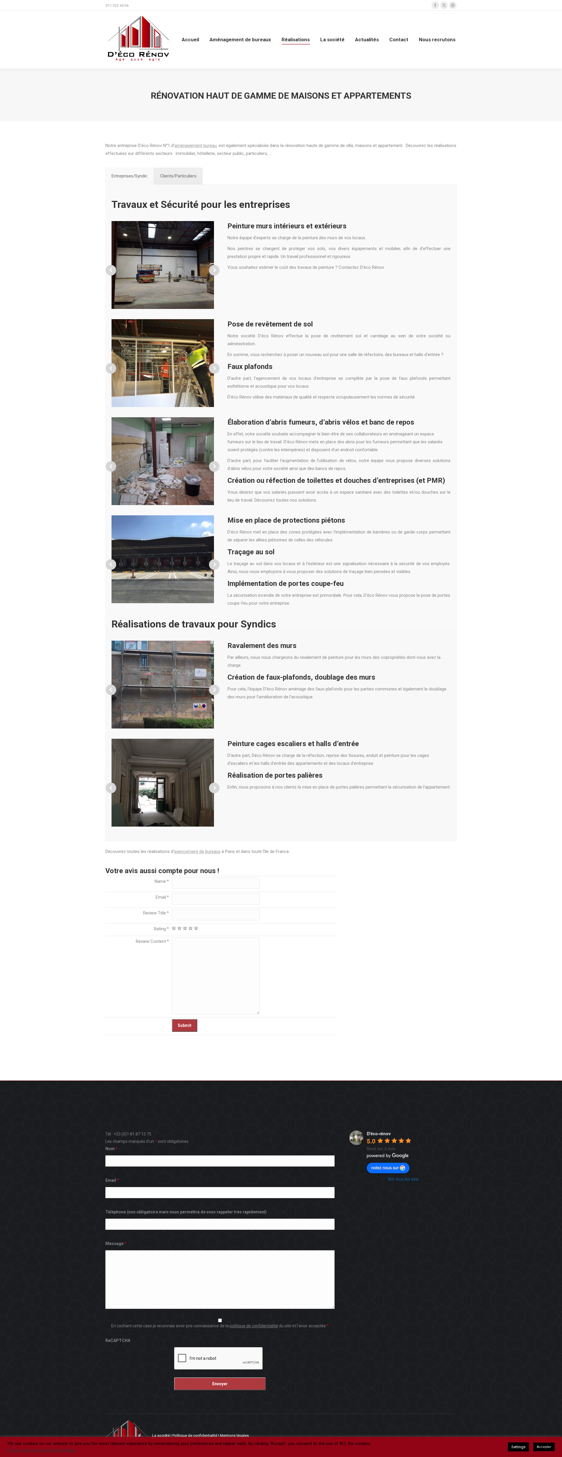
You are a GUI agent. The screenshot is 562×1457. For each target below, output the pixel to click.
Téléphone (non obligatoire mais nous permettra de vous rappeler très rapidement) (186, 1212)
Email (112, 1180)
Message (115, 1243)
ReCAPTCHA (117, 1340)
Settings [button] (518, 1447)
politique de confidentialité (253, 1325)
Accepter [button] (544, 1447)
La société (161, 1435)
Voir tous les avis (403, 1179)
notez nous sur (385, 1167)
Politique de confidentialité (194, 1435)
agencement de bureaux (197, 851)
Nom (111, 1148)
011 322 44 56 (116, 5)
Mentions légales (234, 1435)
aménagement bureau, (195, 145)
